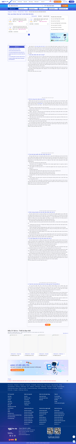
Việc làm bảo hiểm (42, 413)
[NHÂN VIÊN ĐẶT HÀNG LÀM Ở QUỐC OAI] (31, 21)
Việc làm (14, 1)
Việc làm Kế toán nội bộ (58, 412)
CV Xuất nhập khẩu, (60, 386)
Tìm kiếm (65, 5)
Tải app (55, 401)
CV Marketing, (43, 386)
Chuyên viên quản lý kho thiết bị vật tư (20, 26)
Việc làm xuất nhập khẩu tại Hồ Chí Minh (58, 23)
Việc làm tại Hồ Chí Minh (29, 412)
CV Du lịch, (50, 388)
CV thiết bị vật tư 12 (43, 355)
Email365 (56, 399)
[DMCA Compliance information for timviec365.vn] (16, 440)
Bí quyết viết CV (27, 403)
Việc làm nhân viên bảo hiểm (59, 420)
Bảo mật (9, 404)
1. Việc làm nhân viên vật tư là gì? (14, 48)
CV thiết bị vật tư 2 (57, 355)
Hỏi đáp (9, 399)
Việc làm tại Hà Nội (27, 410)
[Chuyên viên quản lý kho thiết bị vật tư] (10, 28)
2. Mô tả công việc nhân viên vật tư (15, 50)
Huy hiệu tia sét (11, 413)
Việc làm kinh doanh (43, 410)
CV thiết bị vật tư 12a (29, 355)
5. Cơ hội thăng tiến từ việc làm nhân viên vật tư (17, 56)
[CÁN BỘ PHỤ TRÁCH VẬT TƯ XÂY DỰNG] (10, 21)
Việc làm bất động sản (43, 412)
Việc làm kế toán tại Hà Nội (56, 27)
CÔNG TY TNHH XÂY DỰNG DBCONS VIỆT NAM (20, 20)
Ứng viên (25, 1)
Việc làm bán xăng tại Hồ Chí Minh (57, 29)
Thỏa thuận (10, 403)
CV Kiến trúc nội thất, (23, 388)
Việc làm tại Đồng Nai (28, 420)
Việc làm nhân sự (42, 417)
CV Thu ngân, (54, 388)
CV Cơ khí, (54, 386)
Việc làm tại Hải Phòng (28, 415)
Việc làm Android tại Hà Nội (56, 25)
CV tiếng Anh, (16, 384)
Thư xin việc (26, 399)
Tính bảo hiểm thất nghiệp (59, 403)
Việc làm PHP (56, 410)
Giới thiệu (9, 396)
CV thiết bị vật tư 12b (14, 355)
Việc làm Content (57, 422)
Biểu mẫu (41, 399)
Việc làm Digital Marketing (59, 413)
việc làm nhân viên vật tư (40, 46)
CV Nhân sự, (32, 386)
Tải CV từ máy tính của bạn (17, 370)
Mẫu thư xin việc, (47, 384)
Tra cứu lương (57, 396)
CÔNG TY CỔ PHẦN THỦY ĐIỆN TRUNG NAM (20, 28)
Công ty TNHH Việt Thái (38, 20)
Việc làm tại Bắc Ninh (28, 422)
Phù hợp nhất (34, 16)
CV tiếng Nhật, (34, 384)
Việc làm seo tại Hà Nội (55, 21)
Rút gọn (47, 324)
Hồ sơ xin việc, (10, 384)
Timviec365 (40, 103)
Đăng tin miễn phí (57, 1)
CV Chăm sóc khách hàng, (32, 388)
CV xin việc (20, 1)
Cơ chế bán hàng (11, 418)
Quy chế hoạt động (11, 416)
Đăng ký (71, 1)
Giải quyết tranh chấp (12, 406)
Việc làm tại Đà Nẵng (28, 413)
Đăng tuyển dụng (42, 396)
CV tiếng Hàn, (27, 384)
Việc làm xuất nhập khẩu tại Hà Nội (57, 18)
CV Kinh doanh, (23, 386)
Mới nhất (40, 16)
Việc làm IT (41, 415)
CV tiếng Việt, (22, 384)
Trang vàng (26, 404)
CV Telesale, (60, 388)
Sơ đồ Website (10, 408)
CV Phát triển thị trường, (42, 388)
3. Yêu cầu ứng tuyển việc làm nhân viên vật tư (16, 52)
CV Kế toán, (18, 386)
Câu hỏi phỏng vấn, (11, 386)
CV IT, (28, 386)
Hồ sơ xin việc (27, 401)
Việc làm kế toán (42, 422)
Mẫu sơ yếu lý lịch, (54, 384)
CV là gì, (60, 384)
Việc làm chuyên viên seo (59, 415)
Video (9, 409)
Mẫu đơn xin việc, (40, 384)
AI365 (9, 411)
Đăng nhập (65, 1)
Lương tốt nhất (46, 16)
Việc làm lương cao (43, 420)
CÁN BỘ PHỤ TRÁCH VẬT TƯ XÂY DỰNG (19, 19)
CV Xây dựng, (49, 386)
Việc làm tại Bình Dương (28, 417)
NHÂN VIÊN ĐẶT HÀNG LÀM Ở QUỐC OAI (41, 19)
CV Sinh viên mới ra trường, (13, 388)
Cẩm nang (31, 1)
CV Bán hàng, (37, 386)
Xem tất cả (65, 333)
